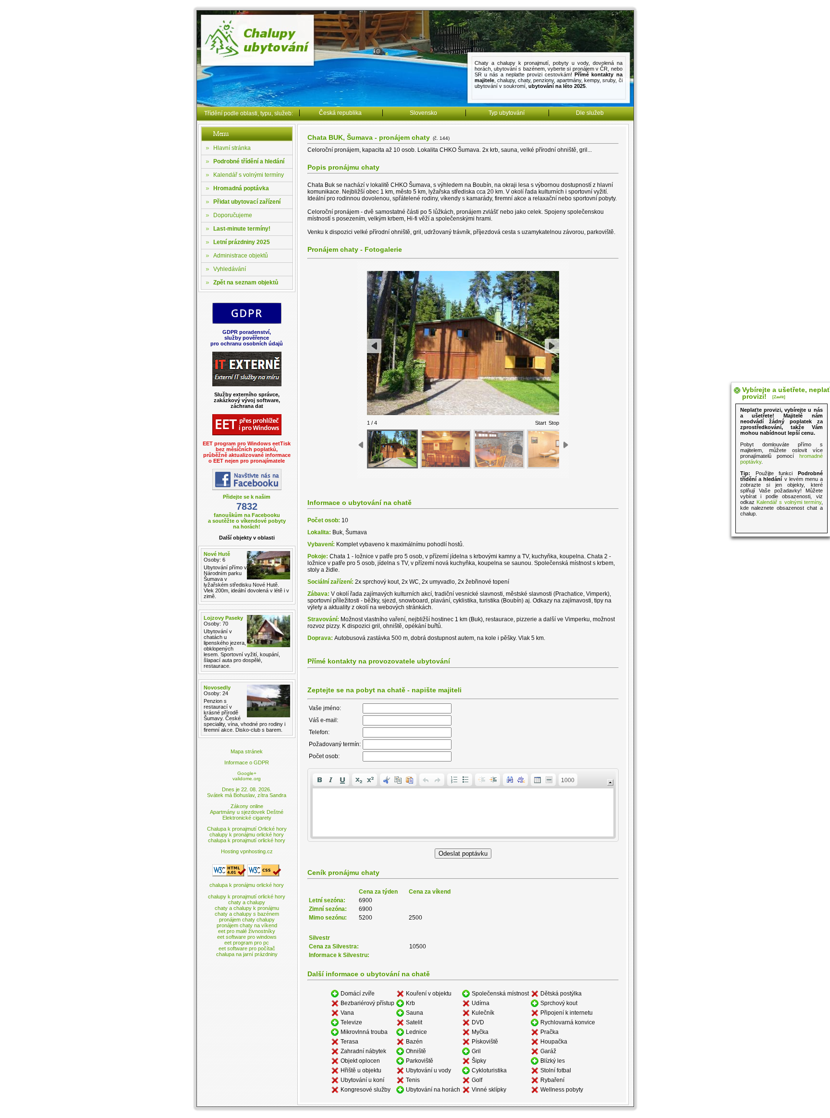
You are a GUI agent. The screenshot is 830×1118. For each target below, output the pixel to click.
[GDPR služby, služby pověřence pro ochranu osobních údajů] (246, 322)
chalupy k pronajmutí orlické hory (246, 896)
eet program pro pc (246, 943)
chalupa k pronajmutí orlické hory (246, 840)
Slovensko (423, 113)
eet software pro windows (247, 937)
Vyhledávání (229, 269)
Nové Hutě (217, 554)
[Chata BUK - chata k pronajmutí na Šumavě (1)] (392, 449)
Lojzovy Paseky (223, 618)
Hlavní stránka (232, 148)
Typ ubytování (506, 113)
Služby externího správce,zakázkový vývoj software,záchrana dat (247, 400)
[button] (319, 779)
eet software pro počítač (247, 948)
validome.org (246, 778)
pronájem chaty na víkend (247, 925)
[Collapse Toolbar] (610, 782)
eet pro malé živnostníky (246, 931)
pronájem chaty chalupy (247, 919)
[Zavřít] (778, 397)
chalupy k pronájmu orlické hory (246, 834)
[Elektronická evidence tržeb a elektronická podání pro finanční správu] (246, 433)
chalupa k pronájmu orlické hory (246, 885)
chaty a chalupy (246, 902)
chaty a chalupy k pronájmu (247, 908)
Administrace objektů (240, 255)
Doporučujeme (232, 215)
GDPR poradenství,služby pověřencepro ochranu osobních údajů (246, 337)
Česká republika (340, 113)
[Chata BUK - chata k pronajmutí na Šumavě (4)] (552, 449)
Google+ (246, 773)
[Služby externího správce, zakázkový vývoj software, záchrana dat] (246, 384)
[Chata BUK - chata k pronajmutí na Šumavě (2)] (445, 449)
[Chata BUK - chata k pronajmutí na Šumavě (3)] (499, 449)
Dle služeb (590, 113)
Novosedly (217, 687)
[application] (463, 805)
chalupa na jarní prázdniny (247, 954)
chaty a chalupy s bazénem (247, 914)
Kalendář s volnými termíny (248, 175)
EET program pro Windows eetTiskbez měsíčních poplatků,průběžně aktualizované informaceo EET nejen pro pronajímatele (247, 452)
